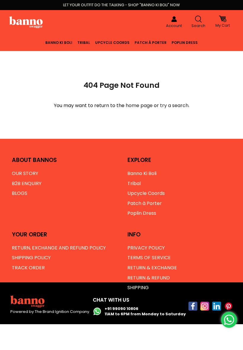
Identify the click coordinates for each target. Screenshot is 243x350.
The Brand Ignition (52, 311)
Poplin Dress (185, 42)
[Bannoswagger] (26, 22)
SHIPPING (138, 287)
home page (139, 105)
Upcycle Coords (112, 42)
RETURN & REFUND (148, 277)
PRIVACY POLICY (146, 247)
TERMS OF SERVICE (149, 257)
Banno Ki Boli (58, 42)
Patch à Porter (151, 42)
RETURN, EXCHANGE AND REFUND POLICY (59, 247)
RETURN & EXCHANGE (152, 267)
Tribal (83, 42)
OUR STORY (25, 173)
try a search (174, 105)
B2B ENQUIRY (26, 183)
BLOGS (19, 193)
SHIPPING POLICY (31, 257)
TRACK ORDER (28, 267)
